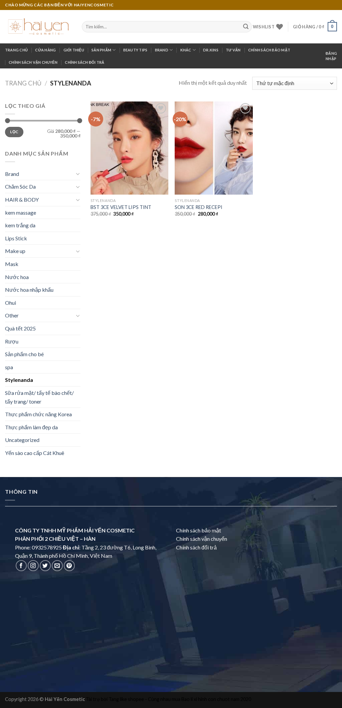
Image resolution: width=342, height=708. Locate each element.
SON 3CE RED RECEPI (198, 207)
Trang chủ (16, 50)
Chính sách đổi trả (84, 62)
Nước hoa (17, 277)
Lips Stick (16, 238)
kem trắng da (20, 225)
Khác (185, 50)
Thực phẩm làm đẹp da (31, 427)
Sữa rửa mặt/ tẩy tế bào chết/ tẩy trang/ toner (39, 397)
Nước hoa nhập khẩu (29, 289)
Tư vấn (233, 50)
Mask (11, 264)
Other (12, 315)
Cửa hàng (45, 50)
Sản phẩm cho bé (24, 354)
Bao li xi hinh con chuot (205, 699)
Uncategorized (22, 440)
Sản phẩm (101, 50)
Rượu (11, 341)
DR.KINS (210, 50)
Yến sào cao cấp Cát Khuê (34, 453)
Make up (15, 251)
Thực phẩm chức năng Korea (38, 414)
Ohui (10, 302)
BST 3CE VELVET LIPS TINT (121, 207)
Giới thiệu (73, 50)
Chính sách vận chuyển (33, 62)
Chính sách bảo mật (269, 50)
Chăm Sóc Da (20, 186)
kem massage (20, 212)
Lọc (14, 131)
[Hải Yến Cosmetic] (38, 27)
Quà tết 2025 (20, 328)
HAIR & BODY (22, 199)
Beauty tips (135, 50)
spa (9, 367)
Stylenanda (19, 380)
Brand (161, 50)
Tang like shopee (126, 699)
